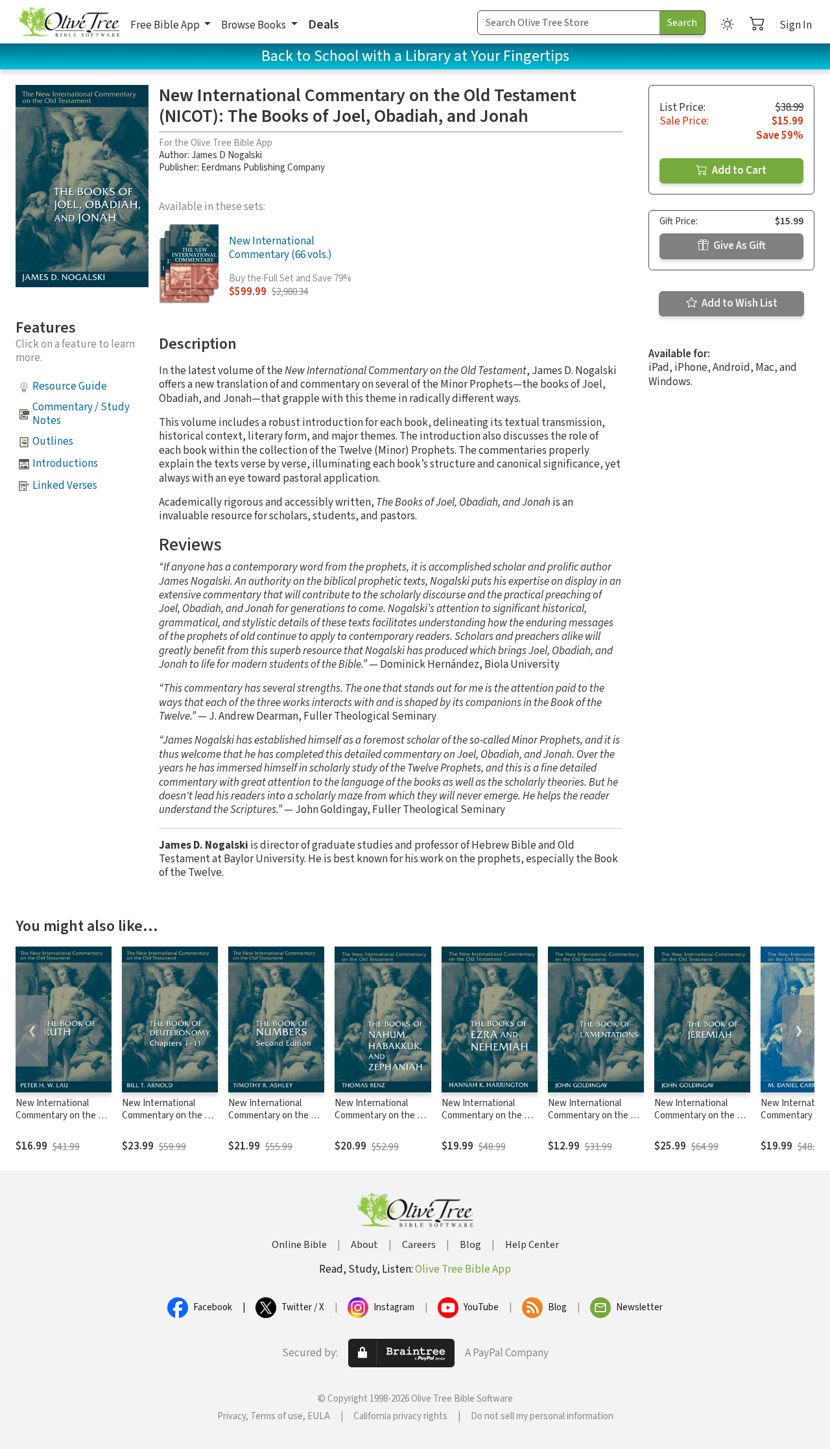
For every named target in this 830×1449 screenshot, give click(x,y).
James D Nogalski (226, 155)
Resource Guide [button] (69, 386)
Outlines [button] (52, 441)
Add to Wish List (738, 303)
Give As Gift (738, 245)
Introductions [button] (65, 463)
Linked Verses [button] (64, 485)
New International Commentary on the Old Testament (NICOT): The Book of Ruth (64, 1121)
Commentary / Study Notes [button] (81, 414)
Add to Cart (738, 170)
